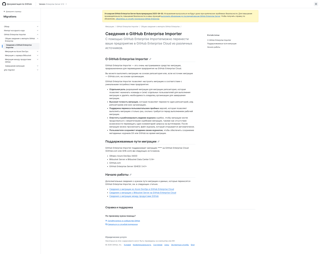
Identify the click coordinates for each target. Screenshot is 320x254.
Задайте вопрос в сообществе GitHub (124, 221)
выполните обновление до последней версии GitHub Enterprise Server (190, 16)
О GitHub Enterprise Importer (126, 59)
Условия (127, 245)
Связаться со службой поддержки (123, 224)
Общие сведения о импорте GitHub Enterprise (160, 26)
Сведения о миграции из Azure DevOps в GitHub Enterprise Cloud (141, 189)
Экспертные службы (180, 245)
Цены (166, 245)
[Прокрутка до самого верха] (314, 248)
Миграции (109, 26)
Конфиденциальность (142, 245)
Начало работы (116, 174)
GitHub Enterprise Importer (127, 26)
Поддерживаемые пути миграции (130, 141)
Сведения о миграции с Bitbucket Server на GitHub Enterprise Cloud (142, 192)
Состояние (157, 245)
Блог (193, 245)
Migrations (10, 16)
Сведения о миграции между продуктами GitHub (134, 196)
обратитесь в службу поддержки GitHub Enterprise (137, 19)
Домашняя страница (13, 11)
